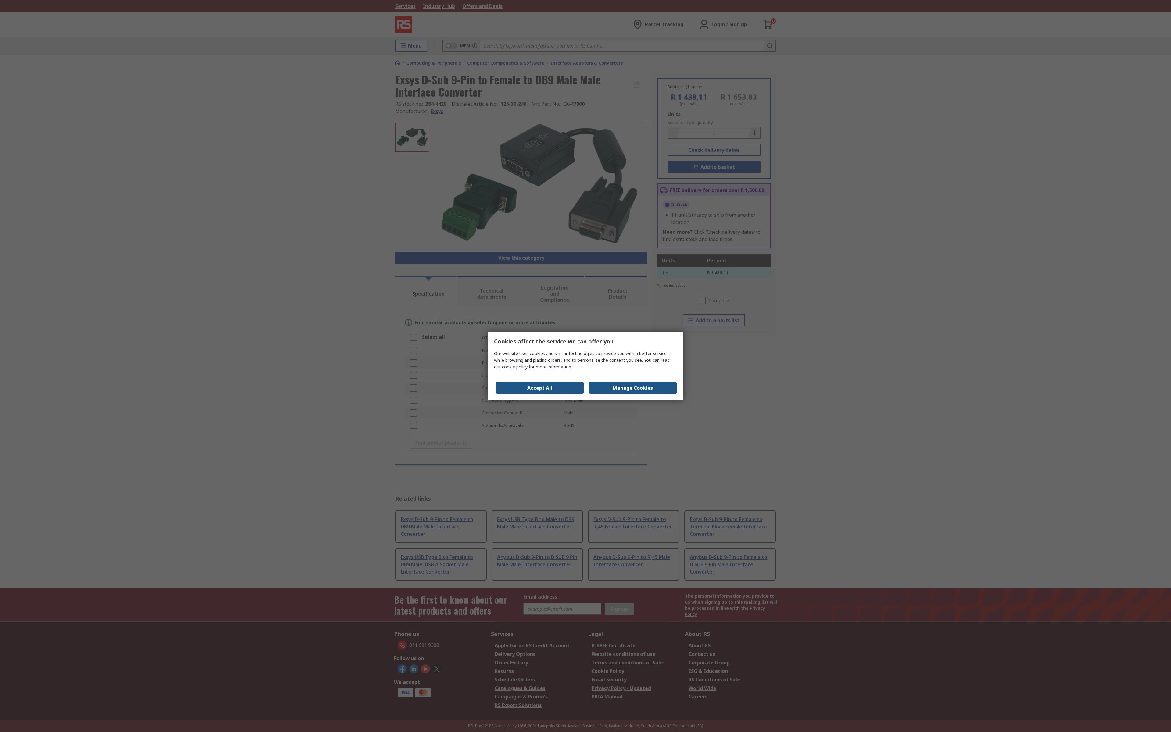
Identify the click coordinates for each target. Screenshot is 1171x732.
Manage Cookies (633, 388)
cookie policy (515, 367)
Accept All (539, 388)
